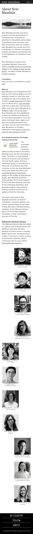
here (3, 84)
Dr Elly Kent (22, 111)
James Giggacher (16, 101)
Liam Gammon (24, 104)
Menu (28, 2)
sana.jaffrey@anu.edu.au (11, 243)
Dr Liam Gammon (8, 74)
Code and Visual (27, 530)
